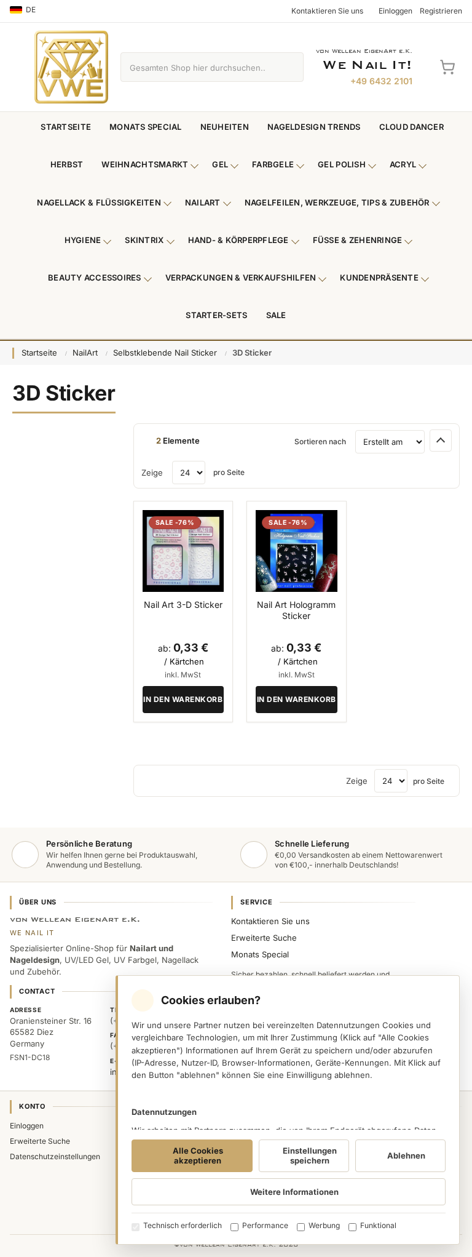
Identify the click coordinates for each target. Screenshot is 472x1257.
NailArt (203, 202)
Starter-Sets (216, 315)
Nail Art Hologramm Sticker (296, 610)
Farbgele (273, 164)
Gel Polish (342, 164)
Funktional (378, 1225)
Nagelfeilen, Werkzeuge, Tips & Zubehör (337, 202)
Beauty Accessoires (94, 277)
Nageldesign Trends (314, 127)
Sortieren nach (320, 441)
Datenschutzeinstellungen (55, 1156)
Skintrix (144, 240)
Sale (276, 315)
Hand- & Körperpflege (238, 240)
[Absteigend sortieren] (441, 440)
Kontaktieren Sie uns (270, 921)
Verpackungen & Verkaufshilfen (241, 277)
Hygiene (83, 240)
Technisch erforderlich (182, 1225)
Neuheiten (224, 127)
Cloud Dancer (411, 127)
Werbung (324, 1225)
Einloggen (27, 1125)
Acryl (403, 164)
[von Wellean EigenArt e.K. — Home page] (71, 67)
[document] (288, 1110)
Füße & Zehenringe (358, 240)
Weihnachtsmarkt (144, 164)
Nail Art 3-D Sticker (183, 604)
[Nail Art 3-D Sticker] (183, 550)
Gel (220, 164)
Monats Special (145, 127)
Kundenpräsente (379, 277)
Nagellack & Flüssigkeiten (99, 202)
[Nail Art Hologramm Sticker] (296, 550)
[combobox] (198, 67)
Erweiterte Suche (264, 938)
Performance (265, 1225)
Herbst (67, 164)
